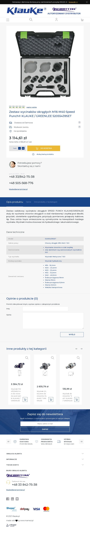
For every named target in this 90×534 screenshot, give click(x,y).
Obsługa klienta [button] (14, 454)
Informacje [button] (11, 459)
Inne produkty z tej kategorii (45, 202)
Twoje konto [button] (12, 465)
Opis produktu (14, 202)
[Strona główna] (45, 10)
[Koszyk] (82, 19)
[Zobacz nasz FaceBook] (7, 498)
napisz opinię (31, 107)
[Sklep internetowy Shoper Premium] (11, 525)
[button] (7, 20)
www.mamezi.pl (26, 520)
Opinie (28, 202)
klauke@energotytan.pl (18, 189)
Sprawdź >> (73, 2)
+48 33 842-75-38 (24, 484)
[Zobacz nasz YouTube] (17, 498)
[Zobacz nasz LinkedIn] (12, 498)
